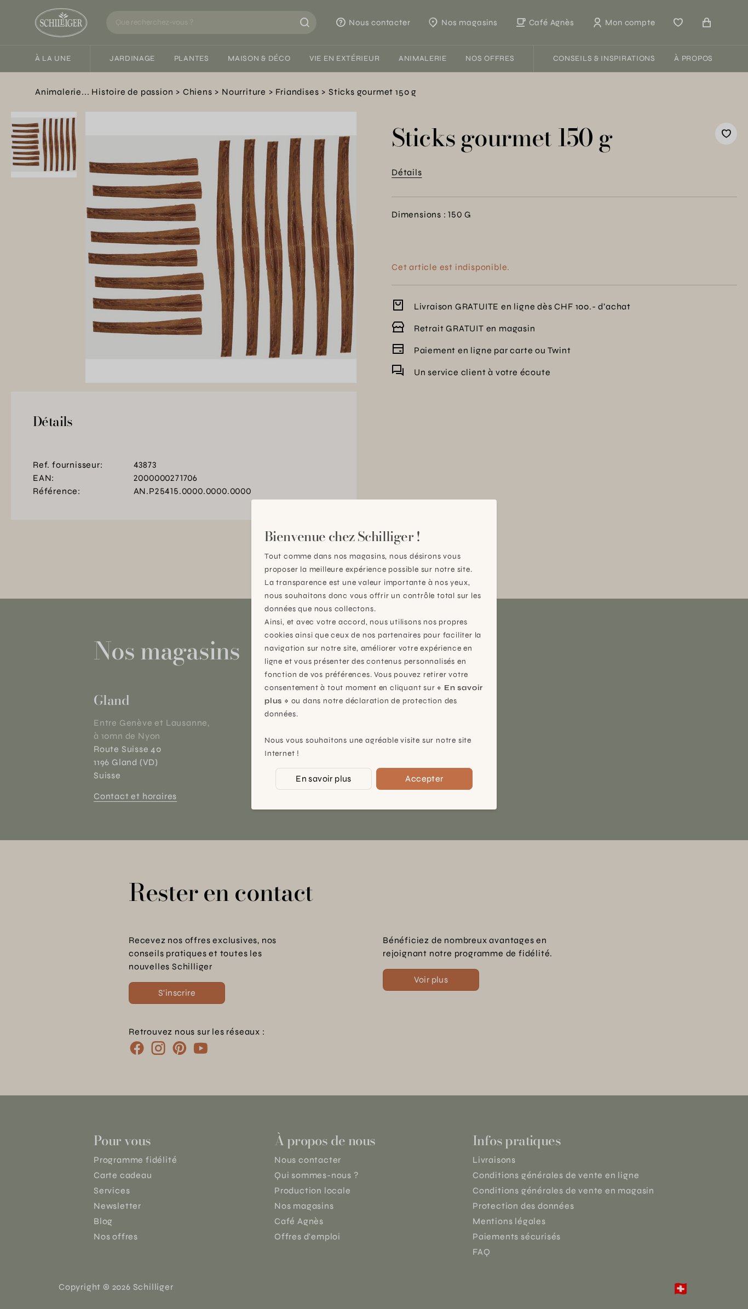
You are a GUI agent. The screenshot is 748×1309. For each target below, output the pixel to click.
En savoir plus (324, 778)
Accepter (424, 778)
